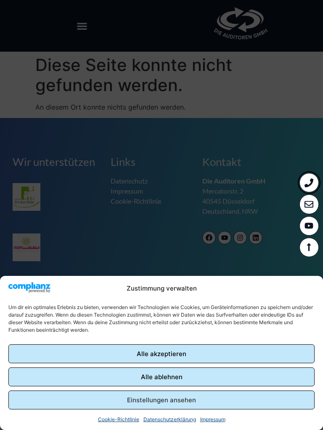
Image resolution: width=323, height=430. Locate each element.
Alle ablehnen (162, 377)
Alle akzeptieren (161, 354)
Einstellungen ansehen (161, 400)
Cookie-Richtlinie (118, 419)
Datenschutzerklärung (169, 419)
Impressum (212, 419)
